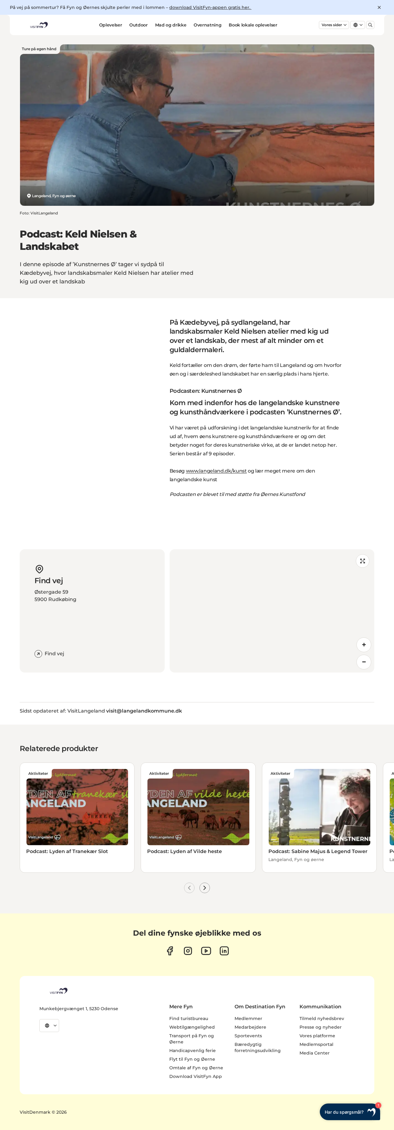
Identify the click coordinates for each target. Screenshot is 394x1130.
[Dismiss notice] (379, 7)
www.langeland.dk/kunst (216, 471)
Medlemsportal (316, 1044)
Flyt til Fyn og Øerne (192, 1059)
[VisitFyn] (58, 990)
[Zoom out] (363, 662)
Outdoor (138, 25)
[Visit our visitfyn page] (188, 950)
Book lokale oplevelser (253, 25)
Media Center (315, 1053)
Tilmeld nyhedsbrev (322, 1018)
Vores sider (332, 24)
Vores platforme (317, 1036)
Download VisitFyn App (195, 1076)
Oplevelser (110, 25)
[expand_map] (362, 561)
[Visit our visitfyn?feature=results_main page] (206, 950)
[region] (272, 611)
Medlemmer (248, 1018)
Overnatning (207, 25)
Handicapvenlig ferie (192, 1050)
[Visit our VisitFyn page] (169, 950)
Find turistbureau (188, 1018)
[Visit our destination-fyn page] (224, 950)
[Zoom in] (363, 644)
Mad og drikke (170, 25)
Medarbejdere (250, 1027)
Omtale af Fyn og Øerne (196, 1068)
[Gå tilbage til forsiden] (38, 25)
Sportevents (248, 1036)
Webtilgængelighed (192, 1027)
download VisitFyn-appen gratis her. (210, 7)
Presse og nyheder (321, 1027)
